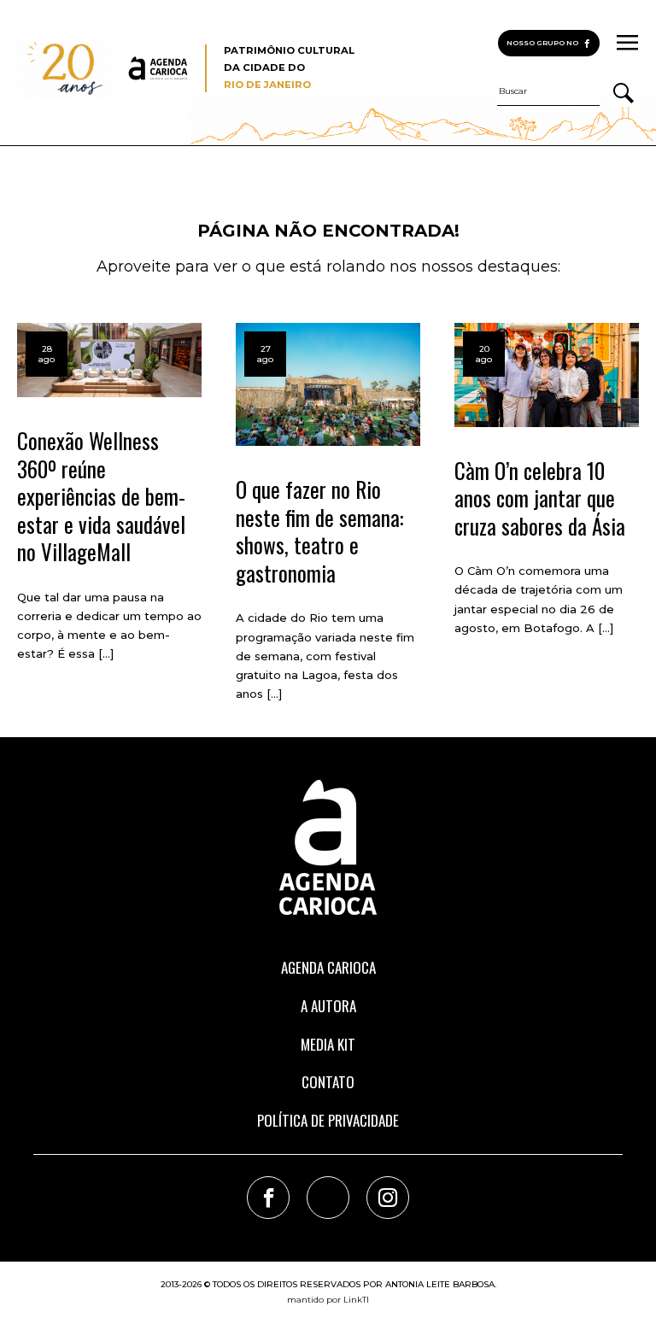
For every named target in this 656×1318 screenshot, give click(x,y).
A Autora (328, 1005)
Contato (328, 1081)
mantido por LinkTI (328, 1299)
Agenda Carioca (328, 967)
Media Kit (328, 1044)
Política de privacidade (328, 1120)
